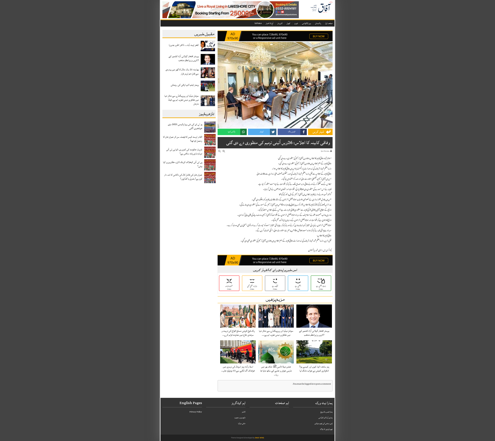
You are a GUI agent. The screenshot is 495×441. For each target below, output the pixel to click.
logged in (309, 384)
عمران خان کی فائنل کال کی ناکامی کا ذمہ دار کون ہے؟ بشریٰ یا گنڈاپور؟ (183, 176)
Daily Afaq (259, 438)
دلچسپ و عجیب (239, 417)
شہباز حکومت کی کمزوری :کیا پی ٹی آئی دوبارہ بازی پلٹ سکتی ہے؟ (184, 151)
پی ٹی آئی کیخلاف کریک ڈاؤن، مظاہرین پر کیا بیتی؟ (182, 164)
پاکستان (318, 23)
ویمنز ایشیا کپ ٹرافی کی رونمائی (185, 84)
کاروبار (280, 23)
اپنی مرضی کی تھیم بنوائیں (324, 423)
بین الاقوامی (306, 23)
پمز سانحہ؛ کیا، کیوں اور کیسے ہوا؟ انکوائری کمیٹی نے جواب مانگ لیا (314, 368)
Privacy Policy (195, 412)
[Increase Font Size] (223, 151)
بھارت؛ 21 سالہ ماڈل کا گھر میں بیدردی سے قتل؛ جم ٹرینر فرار (182, 71)
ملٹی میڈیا (241, 423)
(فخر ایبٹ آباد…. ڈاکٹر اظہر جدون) (184, 45)
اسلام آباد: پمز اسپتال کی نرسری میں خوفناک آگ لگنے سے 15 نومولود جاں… (238, 368)
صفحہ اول (329, 23)
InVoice (258, 23)
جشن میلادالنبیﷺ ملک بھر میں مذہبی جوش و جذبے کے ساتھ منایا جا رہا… (276, 370)
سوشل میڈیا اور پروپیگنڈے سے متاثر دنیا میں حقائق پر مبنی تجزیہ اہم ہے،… (276, 332)
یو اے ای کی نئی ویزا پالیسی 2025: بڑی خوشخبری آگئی (185, 126)
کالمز (243, 412)
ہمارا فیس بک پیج (326, 412)
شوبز (296, 23)
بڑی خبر (318, 250)
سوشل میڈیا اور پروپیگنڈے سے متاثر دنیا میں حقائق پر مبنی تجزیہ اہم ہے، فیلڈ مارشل (181, 99)
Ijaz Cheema (325, 151)
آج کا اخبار (269, 23)
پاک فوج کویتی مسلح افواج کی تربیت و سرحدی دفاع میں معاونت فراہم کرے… (237, 332)
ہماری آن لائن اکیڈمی (326, 417)
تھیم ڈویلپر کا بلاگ (326, 429)
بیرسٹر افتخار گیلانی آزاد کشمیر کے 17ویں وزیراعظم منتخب (184, 58)
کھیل (288, 23)
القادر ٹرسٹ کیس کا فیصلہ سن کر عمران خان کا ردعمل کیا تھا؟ (182, 138)
